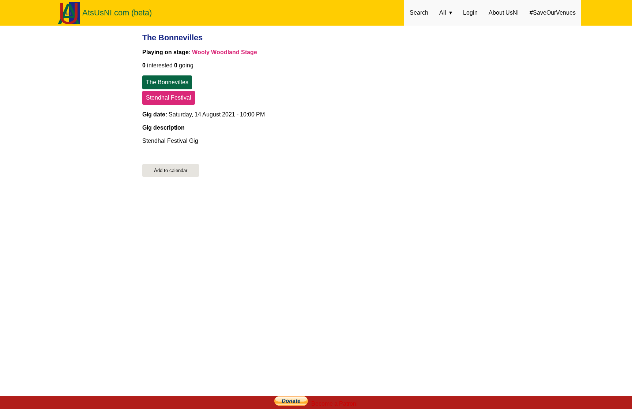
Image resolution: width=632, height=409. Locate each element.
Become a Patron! (334, 404)
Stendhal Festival (168, 97)
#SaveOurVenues (553, 13)
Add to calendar (170, 170)
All (442, 13)
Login (470, 13)
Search (419, 13)
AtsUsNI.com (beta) (117, 12)
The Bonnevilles (172, 37)
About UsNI (504, 13)
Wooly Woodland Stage (224, 52)
